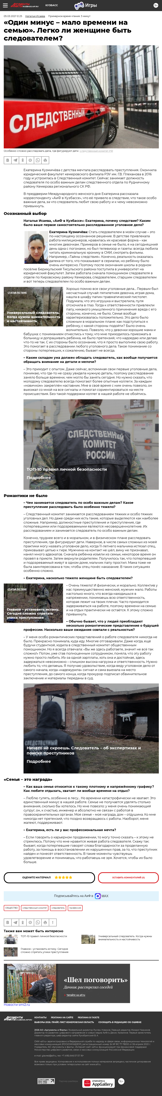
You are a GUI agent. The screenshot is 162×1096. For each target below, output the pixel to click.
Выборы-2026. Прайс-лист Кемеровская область (64, 1022)
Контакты (40, 1017)
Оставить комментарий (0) (128, 877)
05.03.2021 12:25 (13, 16)
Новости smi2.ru (17, 1005)
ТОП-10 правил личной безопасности (67, 469)
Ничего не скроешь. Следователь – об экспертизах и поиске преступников (84, 750)
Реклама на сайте (62, 1017)
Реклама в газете (88, 1017)
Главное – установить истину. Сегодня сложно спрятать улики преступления (44, 950)
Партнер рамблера (68, 1081)
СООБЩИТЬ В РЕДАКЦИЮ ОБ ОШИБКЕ (119, 1022)
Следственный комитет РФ (96, 150)
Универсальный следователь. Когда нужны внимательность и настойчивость (125, 938)
